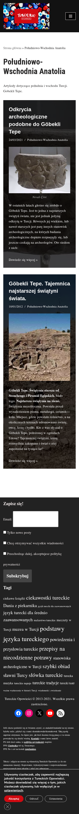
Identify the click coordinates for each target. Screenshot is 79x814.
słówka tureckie (46, 674)
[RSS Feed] (61, 713)
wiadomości (43, 690)
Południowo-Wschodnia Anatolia (47, 140)
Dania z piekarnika (20, 605)
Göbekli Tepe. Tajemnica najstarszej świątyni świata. (39, 291)
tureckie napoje (22, 683)
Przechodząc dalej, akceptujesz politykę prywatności (32, 558)
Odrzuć (34, 799)
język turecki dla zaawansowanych (54, 606)
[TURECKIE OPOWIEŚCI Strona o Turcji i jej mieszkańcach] (26, 16)
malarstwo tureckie (45, 620)
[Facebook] (18, 713)
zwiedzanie (55, 690)
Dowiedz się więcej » (23, 259)
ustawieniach (13, 791)
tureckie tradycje (45, 682)
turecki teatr (67, 683)
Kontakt (35, 738)
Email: (7, 519)
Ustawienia (55, 799)
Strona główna (12, 48)
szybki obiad (56, 666)
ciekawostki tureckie (48, 597)
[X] (39, 713)
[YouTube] (50, 713)
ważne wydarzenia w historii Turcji (20, 690)
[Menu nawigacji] (70, 16)
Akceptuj (14, 799)
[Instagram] (29, 713)
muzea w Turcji (25, 629)
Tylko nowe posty (18, 532)
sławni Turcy (15, 675)
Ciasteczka (13, 745)
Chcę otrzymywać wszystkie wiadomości (34, 543)
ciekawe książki (14, 598)
